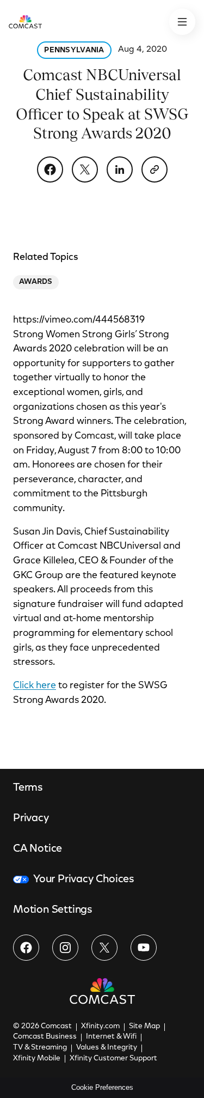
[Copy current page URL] (154, 169)
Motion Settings (52, 910)
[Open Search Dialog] (182, 22)
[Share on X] (85, 169)
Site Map (144, 1026)
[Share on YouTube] (144, 948)
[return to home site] (25, 21)
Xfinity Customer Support (113, 1059)
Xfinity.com (100, 1026)
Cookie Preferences (102, 1087)
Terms (28, 787)
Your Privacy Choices (83, 879)
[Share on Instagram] (65, 948)
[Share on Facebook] (50, 169)
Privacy (31, 818)
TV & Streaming (40, 1048)
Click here (34, 686)
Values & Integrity (106, 1048)
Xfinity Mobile (36, 1059)
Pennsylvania (74, 50)
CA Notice (37, 849)
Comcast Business (45, 1037)
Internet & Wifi (111, 1037)
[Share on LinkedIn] (120, 169)
